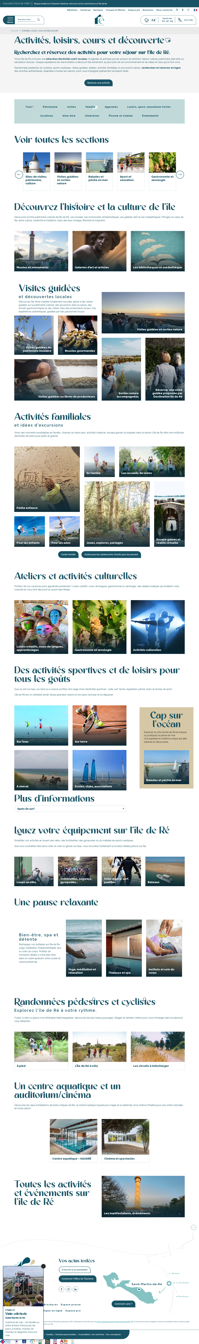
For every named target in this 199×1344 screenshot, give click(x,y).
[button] (195, 10)
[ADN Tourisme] (64, 1341)
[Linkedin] (75, 1289)
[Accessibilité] (182, 9)
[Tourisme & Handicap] (24, 1341)
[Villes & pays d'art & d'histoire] (55, 1341)
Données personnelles (66, 1334)
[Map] (177, 10)
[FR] (195, 10)
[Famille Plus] (32, 1341)
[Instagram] (68, 1289)
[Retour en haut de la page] (193, 1227)
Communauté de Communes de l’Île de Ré (113, 1322)
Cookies (49, 1334)
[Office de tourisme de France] (5, 1341)
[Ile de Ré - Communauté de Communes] (47, 1341)
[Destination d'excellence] (16, 1341)
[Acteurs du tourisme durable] (72, 1341)
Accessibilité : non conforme (91, 1334)
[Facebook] (61, 1289)
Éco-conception (113, 1334)
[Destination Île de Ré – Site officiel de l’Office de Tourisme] (99, 20)
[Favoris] (188, 10)
